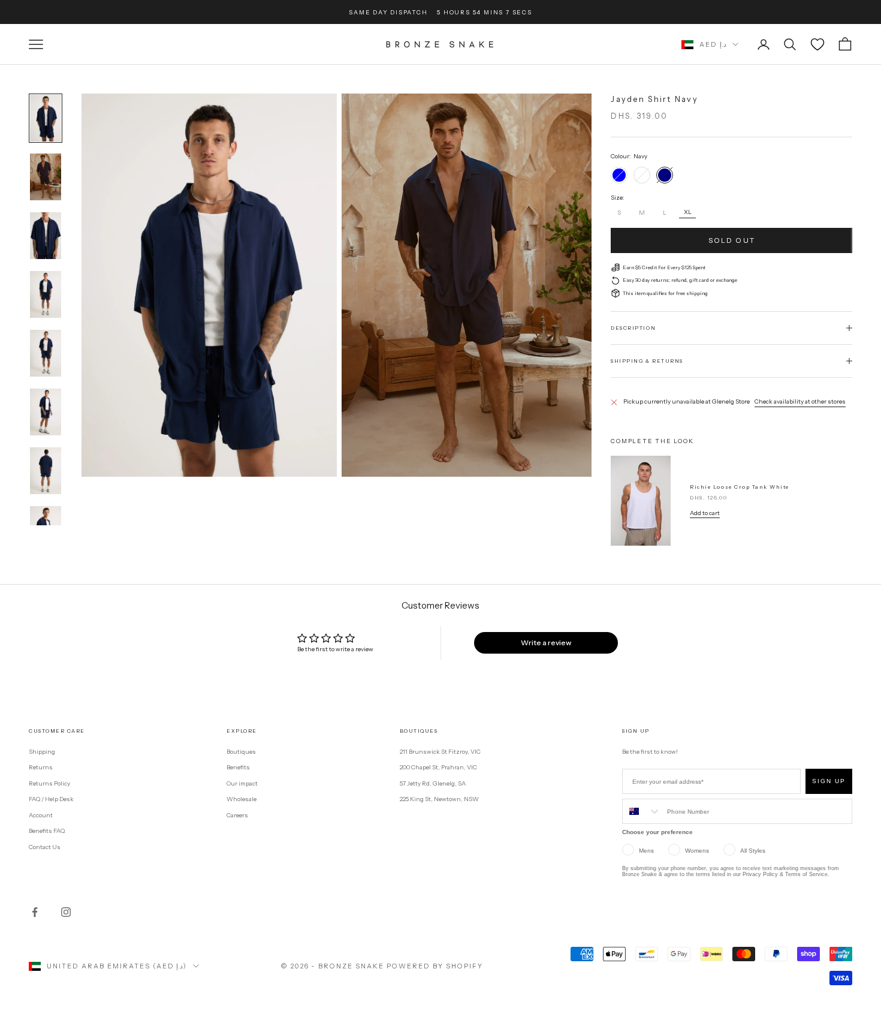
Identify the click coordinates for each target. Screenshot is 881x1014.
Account (41, 815)
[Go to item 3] (45, 235)
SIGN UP (829, 781)
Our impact (242, 783)
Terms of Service (806, 874)
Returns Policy (49, 783)
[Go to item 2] (45, 176)
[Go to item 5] (45, 353)
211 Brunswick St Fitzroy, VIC (440, 752)
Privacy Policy (760, 874)
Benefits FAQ (47, 831)
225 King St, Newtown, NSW (439, 799)
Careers (237, 815)
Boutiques (241, 752)
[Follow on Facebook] (35, 912)
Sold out (731, 240)
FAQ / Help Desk (51, 799)
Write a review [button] (546, 642)
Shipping (42, 752)
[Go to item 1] (45, 118)
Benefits (238, 767)
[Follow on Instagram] (66, 912)
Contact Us (45, 847)
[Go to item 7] (45, 470)
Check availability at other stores (800, 401)
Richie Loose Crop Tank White (739, 487)
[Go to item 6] (45, 412)
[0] (817, 44)
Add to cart (705, 513)
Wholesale (242, 799)
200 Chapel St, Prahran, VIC (438, 767)
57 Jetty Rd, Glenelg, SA (433, 783)
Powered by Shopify (435, 966)
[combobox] (642, 811)
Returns (41, 767)
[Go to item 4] (45, 294)
